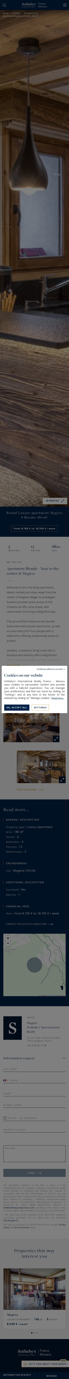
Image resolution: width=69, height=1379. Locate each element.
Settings (40, 707)
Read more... (58, 698)
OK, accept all (16, 707)
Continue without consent (50, 669)
